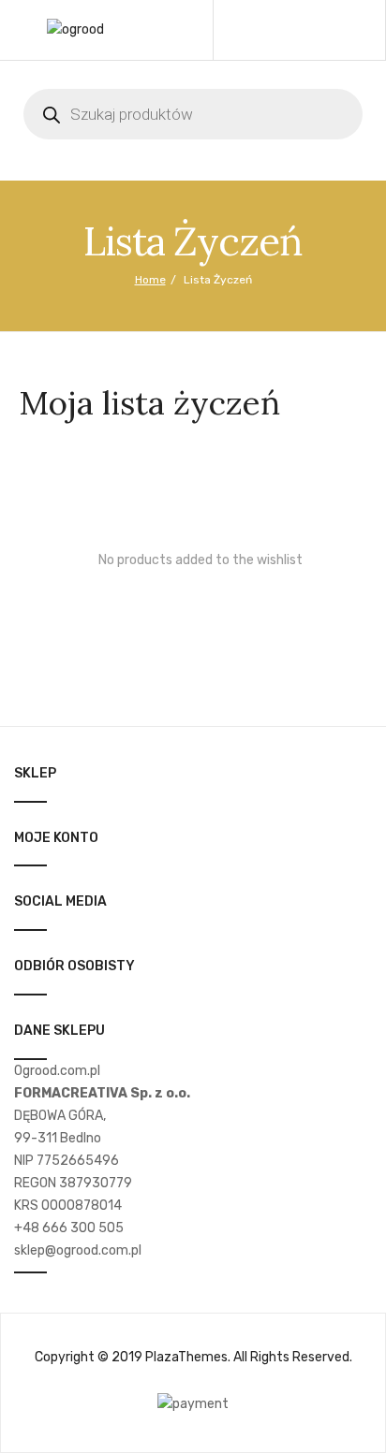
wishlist (308, 30)
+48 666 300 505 (69, 1228)
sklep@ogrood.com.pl (77, 1250)
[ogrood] (75, 29)
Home (150, 279)
